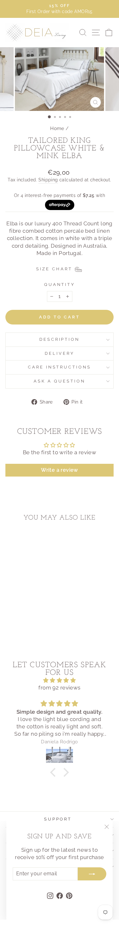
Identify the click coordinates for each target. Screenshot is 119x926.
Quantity (59, 284)
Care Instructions (59, 367)
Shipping (48, 179)
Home (57, 128)
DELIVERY (59, 353)
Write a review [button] (59, 470)
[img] (59, 680)
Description (59, 339)
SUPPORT (58, 819)
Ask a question (59, 381)
